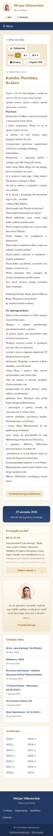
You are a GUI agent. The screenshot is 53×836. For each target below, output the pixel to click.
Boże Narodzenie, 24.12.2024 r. (23, 712)
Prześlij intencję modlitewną (24, 493)
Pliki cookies (37, 832)
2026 (9, 738)
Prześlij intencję (26, 625)
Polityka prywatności (19, 832)
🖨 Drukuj (15, 62)
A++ (35, 55)
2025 (9, 744)
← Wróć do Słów (15, 39)
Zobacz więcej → (26, 570)
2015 (30, 761)
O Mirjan (7, 810)
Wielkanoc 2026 (15, 659)
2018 (30, 744)
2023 (9, 755)
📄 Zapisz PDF (34, 62)
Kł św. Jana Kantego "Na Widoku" (24, 648)
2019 (30, 738)
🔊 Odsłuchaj (17, 48)
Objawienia (21, 810)
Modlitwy (35, 810)
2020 (9, 772)
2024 (9, 750)
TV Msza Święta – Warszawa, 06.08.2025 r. (22, 687)
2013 (30, 772)
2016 (30, 755)
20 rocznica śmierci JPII (19, 701)
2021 (9, 766)
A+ (25, 55)
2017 (30, 750)
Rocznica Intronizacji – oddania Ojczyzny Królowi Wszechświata (24, 672)
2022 (9, 761)
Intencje (7, 817)
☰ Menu (8, 26)
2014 (30, 766)
